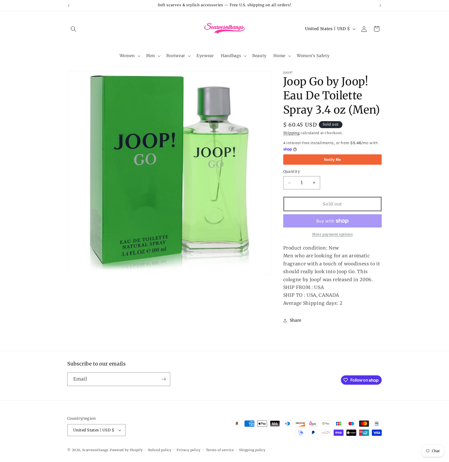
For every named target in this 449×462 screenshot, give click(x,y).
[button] (73, 29)
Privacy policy (189, 450)
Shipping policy (252, 450)
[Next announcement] (380, 5)
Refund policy (159, 450)
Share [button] (295, 320)
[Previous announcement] (69, 5)
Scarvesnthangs (95, 450)
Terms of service (220, 450)
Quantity (291, 171)
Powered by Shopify (126, 450)
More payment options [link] (332, 234)
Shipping (291, 133)
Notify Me (332, 159)
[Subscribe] (163, 379)
